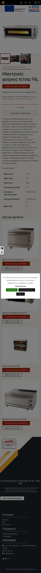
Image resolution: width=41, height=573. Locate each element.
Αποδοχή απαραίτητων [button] (27, 290)
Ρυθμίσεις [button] (21, 294)
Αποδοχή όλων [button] (11, 290)
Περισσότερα (20, 286)
